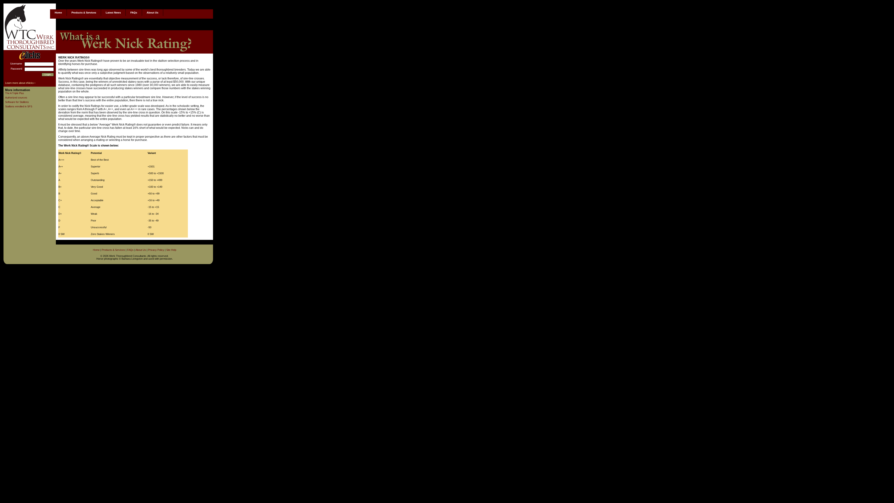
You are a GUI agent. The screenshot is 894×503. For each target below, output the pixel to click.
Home (58, 12)
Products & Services (83, 12)
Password (16, 68)
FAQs (133, 12)
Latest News (113, 12)
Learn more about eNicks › (20, 83)
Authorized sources (16, 97)
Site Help (171, 249)
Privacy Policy (156, 249)
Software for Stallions (17, 102)
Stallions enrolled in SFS (18, 106)
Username (16, 63)
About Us (152, 12)
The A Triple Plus (14, 93)
